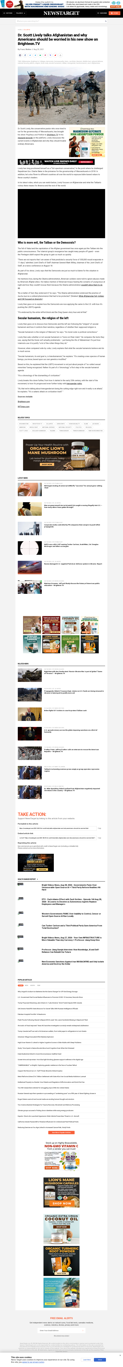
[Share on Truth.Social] (50, 55)
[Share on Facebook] (25, 55)
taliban (64, 63)
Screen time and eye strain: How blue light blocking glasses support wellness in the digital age (50, 1059)
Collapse (26, 30)
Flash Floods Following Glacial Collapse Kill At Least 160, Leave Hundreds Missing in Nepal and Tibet (53, 1020)
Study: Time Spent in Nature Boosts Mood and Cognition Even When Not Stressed (46, 1048)
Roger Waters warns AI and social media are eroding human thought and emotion (46, 1099)
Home (20, 30)
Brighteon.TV (52, 135)
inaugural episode (25, 138)
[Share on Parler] (45, 55)
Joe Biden (72, 61)
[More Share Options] (60, 55)
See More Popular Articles (61, 1132)
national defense (97, 61)
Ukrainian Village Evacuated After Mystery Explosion (36, 1037)
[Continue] (83, 1330)
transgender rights (74, 383)
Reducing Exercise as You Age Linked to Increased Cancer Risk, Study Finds (44, 1127)
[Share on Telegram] (35, 55)
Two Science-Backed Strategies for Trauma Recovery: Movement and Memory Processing (49, 1105)
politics (32, 63)
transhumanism (81, 63)
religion (37, 63)
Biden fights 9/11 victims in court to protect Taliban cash (65, 710)
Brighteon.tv (35, 61)
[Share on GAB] (40, 55)
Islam (66, 61)
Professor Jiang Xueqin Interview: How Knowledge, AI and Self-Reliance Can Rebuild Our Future (70, 951)
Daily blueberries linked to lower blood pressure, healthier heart (39, 1054)
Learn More (87, 1360)
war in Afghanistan (94, 63)
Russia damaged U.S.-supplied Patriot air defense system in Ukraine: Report (73, 564)
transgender (71, 63)
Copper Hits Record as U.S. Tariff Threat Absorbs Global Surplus (40, 1071)
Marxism (79, 61)
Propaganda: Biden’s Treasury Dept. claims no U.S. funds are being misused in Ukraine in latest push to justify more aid (74, 692)
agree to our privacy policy (33, 1362)
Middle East (87, 61)
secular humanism (55, 63)
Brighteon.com (24, 401)
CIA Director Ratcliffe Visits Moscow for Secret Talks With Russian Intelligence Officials (48, 1009)
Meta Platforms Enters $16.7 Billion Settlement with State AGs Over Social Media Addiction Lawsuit (52, 1076)
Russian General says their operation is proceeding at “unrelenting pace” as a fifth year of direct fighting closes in (57, 1093)
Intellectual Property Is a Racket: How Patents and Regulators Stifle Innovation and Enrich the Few (51, 1082)
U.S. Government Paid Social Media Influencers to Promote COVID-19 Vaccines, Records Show (50, 997)
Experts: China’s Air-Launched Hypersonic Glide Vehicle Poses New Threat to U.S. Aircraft (48, 1116)
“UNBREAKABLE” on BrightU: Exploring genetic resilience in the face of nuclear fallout (47, 1065)
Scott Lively (44, 63)
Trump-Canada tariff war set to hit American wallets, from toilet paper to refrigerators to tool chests (52, 1031)
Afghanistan (26, 61)
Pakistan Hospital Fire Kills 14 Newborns (32, 1014)
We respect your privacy (61, 1335)
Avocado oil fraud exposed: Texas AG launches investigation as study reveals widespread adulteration (53, 1025)
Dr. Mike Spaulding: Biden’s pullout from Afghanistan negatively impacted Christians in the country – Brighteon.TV (72, 789)
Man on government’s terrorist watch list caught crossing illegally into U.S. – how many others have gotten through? (73, 506)
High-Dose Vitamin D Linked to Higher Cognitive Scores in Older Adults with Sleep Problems (49, 1042)
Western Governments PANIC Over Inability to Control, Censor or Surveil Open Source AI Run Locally (71, 915)
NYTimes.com (23, 406)
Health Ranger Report (27, 879)
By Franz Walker (24, 49)
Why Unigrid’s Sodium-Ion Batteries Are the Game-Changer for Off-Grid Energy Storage (47, 991)
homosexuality (59, 61)
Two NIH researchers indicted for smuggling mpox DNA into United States (43, 1088)
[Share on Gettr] (55, 55)
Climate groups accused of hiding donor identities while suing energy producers (45, 1110)
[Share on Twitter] (30, 55)
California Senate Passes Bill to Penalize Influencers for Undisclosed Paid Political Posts (48, 1122)
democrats (49, 61)
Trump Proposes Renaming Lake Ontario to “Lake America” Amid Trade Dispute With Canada (50, 1003)
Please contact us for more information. (31, 848)
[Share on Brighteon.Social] (20, 55)
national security (23, 63)
